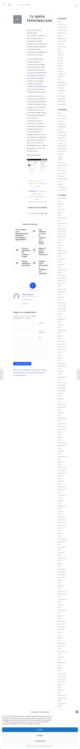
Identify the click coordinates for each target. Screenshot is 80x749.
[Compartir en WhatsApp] (33, 213)
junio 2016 (62, 385)
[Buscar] (4, 4)
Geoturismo (62, 151)
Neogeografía (63, 165)
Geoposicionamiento (66, 149)
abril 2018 (61, 311)
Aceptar (40, 729)
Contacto (61, 24)
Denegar (40, 735)
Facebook (38, 86)
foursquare (37, 194)
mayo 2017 (62, 347)
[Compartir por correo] (46, 213)
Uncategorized (63, 187)
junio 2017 (62, 344)
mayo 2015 (62, 429)
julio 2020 (61, 229)
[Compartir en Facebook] (28, 213)
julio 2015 (61, 423)
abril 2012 (61, 577)
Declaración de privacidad (45, 746)
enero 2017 (62, 363)
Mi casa (60, 44)
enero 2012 (62, 591)
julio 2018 (61, 303)
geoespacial (62, 135)
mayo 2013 (62, 522)
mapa (37, 199)
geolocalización (64, 146)
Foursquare (31, 75)
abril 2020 (61, 237)
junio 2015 (62, 426)
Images (60, 154)
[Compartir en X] (30, 213)
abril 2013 (61, 525)
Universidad (62, 190)
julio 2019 (61, 275)
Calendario (62, 116)
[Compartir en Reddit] (44, 213)
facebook (41, 191)
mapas (60, 157)
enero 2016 (62, 404)
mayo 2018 (62, 308)
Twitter (30, 81)
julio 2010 (61, 673)
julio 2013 (61, 517)
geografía (61, 137)
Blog (59, 22)
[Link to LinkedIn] (20, 4)
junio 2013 (62, 520)
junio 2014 (62, 470)
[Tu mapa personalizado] (17, 19)
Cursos (60, 121)
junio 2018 (62, 305)
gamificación (62, 132)
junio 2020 (62, 231)
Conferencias (63, 118)
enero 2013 (62, 539)
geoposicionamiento (36, 197)
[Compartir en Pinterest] (35, 213)
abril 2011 (61, 629)
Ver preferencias (40, 741)
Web (40, 337)
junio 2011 (62, 624)
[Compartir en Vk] (41, 213)
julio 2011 (61, 621)
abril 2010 (61, 681)
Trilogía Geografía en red (61, 90)
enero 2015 (62, 443)
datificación (62, 124)
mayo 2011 (62, 627)
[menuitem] (4, 4)
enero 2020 (62, 250)
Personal (61, 173)
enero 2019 (62, 289)
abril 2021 (61, 209)
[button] (77, 712)
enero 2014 (62, 487)
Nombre (41, 323)
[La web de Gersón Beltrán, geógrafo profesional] (75, 4)
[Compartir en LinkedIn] (37, 213)
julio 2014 (61, 467)
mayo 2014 (62, 473)
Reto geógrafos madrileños (62, 82)
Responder (25, 303)
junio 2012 (62, 572)
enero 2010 (62, 695)
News (60, 168)
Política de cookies (31, 746)
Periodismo (62, 170)
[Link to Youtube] (26, 4)
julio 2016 (61, 382)
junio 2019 (62, 278)
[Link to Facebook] (17, 4)
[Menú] (8, 4)
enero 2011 (62, 643)
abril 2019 (61, 281)
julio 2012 (61, 569)
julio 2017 (61, 341)
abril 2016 (61, 391)
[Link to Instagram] (23, 4)
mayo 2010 (62, 679)
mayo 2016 (62, 388)
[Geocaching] (1, 374)
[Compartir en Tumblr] (39, 213)
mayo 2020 (62, 234)
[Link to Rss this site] (29, 4)
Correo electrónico (42, 331)
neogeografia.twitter (37, 202)
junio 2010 (62, 676)
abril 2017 (61, 349)
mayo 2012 (62, 574)
